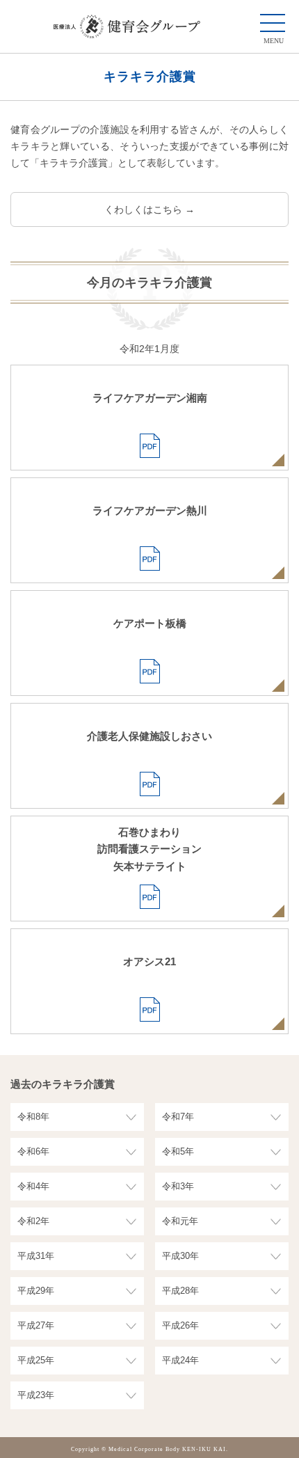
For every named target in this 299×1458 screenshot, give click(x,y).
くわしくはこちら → (149, 209)
